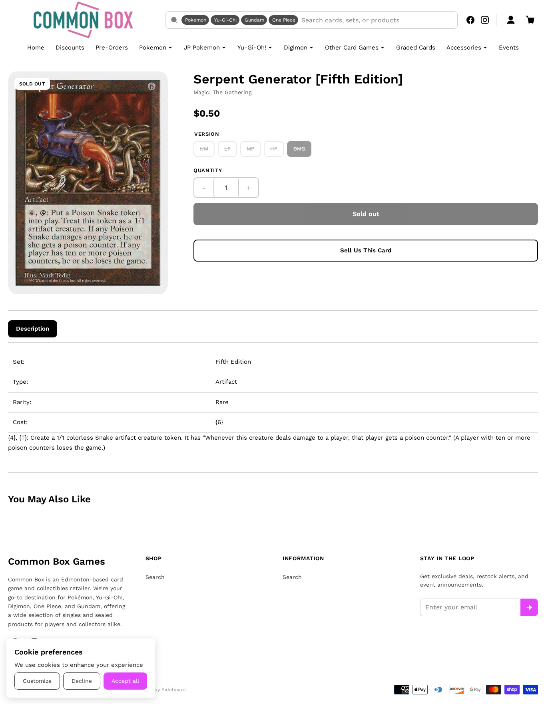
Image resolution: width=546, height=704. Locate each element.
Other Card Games (352, 47)
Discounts (70, 47)
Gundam (254, 20)
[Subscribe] (529, 607)
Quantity (207, 170)
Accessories (463, 47)
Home (35, 47)
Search (155, 577)
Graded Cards (415, 47)
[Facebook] (470, 20)
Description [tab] (32, 328)
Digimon (295, 47)
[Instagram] (484, 20)
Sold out (366, 214)
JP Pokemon (202, 47)
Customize (37, 681)
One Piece (283, 20)
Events (509, 47)
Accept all (125, 681)
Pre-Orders (112, 47)
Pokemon (195, 20)
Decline (82, 681)
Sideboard (173, 689)
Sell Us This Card (365, 250)
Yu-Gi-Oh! (225, 20)
